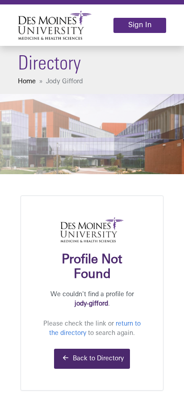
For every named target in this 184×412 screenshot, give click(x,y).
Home (27, 81)
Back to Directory (97, 358)
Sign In (139, 25)
